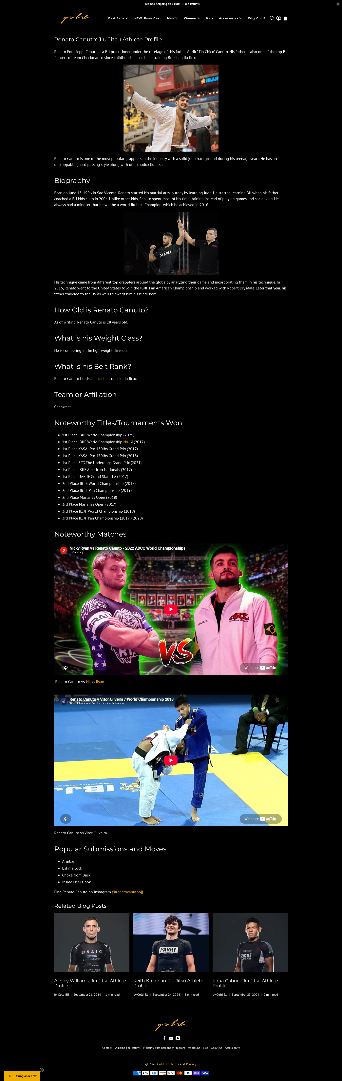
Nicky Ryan (95, 681)
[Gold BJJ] (75, 18)
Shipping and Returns (127, 1048)
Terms (174, 1064)
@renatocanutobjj (127, 891)
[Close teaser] (42, 1070)
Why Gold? (257, 18)
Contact (107, 1048)
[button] (22, 1076)
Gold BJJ (163, 1064)
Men (170, 18)
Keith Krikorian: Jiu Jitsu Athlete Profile (168, 983)
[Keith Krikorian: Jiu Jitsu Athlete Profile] (171, 942)
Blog (205, 1048)
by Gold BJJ (61, 994)
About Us (216, 1048)
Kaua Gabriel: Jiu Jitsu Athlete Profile (245, 983)
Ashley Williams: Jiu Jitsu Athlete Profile (90, 983)
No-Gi (128, 441)
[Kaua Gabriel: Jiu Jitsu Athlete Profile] (250, 942)
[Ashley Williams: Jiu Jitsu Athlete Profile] (91, 942)
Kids (209, 18)
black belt (101, 378)
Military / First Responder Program (164, 1048)
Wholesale (194, 1048)
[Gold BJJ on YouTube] (171, 1039)
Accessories (228, 18)
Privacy (191, 1064)
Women (190, 18)
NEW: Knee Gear (147, 18)
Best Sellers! (118, 18)
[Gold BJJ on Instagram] (177, 1039)
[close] (338, 4)
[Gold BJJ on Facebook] (164, 1039)
